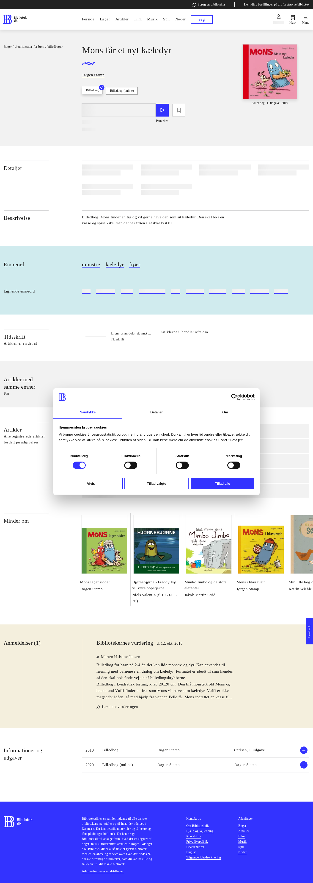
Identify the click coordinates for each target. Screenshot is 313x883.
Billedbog (92, 90)
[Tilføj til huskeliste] (178, 110)
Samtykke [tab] (88, 412)
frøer (134, 264)
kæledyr (115, 264)
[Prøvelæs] (162, 110)
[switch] (130, 465)
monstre (91, 264)
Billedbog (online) (122, 90)
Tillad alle (222, 483)
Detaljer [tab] (156, 412)
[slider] (270, 78)
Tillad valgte (156, 483)
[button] (195, 750)
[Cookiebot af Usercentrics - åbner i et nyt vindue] (234, 397)
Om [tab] (225, 412)
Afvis (91, 483)
